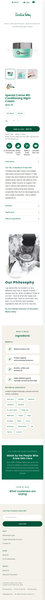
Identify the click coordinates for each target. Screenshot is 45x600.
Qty (6, 121)
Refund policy (32, 589)
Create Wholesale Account (12, 539)
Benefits (22, 205)
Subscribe (22, 524)
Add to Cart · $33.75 (22, 129)
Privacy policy (7, 589)
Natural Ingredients (22, 218)
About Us (6, 570)
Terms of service (19, 589)
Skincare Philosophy (10, 574)
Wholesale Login (9, 535)
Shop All (6, 555)
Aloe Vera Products (17, 24)
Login (27, 2)
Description (22, 161)
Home (6, 24)
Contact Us (6, 543)
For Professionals (9, 559)
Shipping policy (8, 594)
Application (22, 212)
